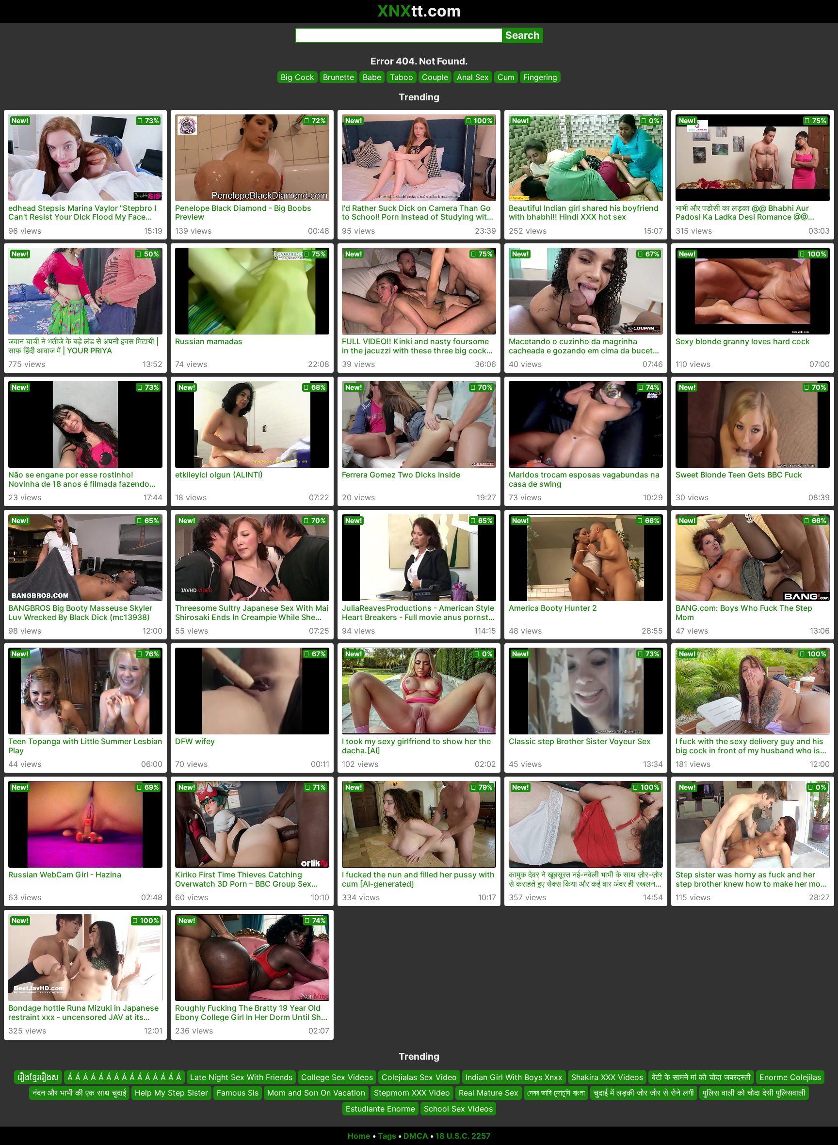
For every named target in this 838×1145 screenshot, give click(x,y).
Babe (372, 77)
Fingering (540, 77)
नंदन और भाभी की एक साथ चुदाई (79, 1093)
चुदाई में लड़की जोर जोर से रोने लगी (644, 1093)
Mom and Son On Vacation (316, 1093)
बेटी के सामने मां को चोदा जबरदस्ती (701, 1077)
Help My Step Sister (171, 1093)
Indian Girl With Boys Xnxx (514, 1077)
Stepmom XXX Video (412, 1093)
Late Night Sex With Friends (241, 1077)
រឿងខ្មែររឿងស (38, 1077)
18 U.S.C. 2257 (463, 1135)
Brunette (338, 77)
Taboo (401, 77)
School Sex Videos (458, 1108)
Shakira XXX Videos (607, 1077)
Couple (435, 77)
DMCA (415, 1135)
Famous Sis (237, 1093)
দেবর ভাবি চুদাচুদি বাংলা (556, 1093)
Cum (506, 77)
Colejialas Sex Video (419, 1077)
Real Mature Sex (488, 1093)
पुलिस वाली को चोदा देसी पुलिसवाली (754, 1093)
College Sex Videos (337, 1077)
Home (359, 1135)
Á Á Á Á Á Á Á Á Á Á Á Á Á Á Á (124, 1077)
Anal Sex (473, 77)
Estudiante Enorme (380, 1108)
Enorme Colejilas (790, 1077)
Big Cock (297, 77)
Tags (387, 1135)
